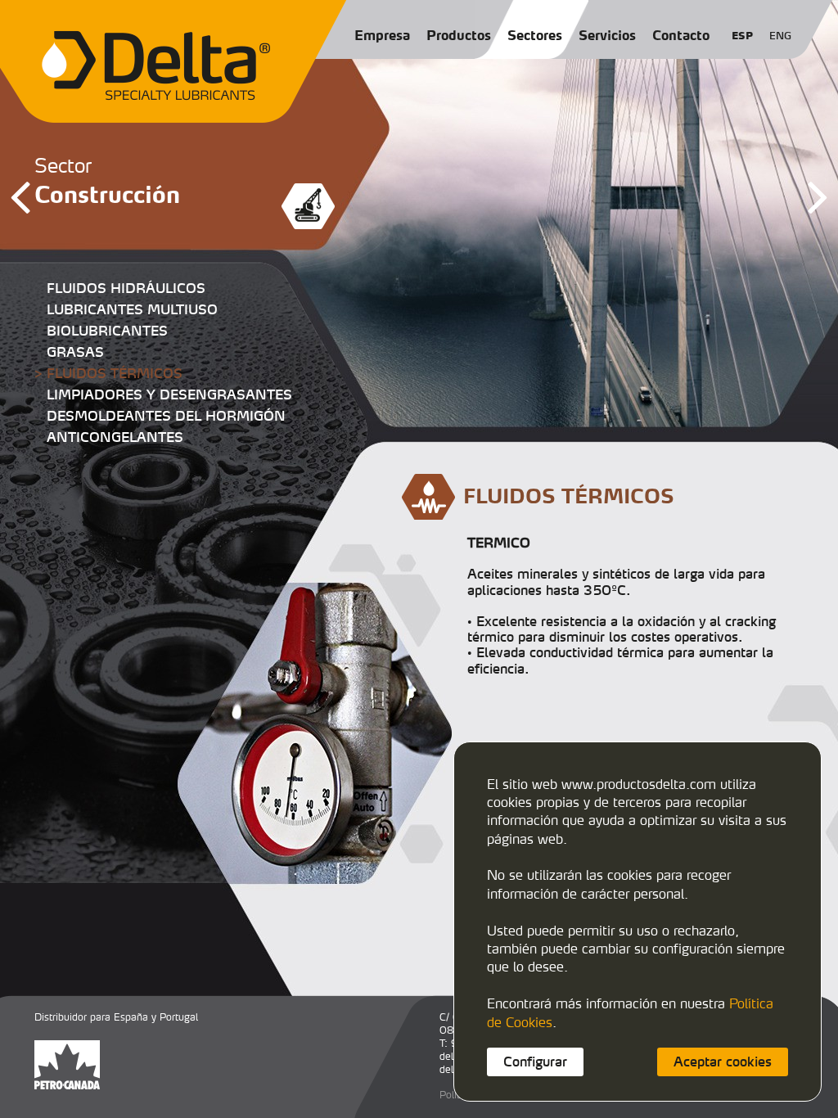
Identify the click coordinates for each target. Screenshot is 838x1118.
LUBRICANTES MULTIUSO (132, 309)
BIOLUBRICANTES (107, 330)
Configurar (535, 1061)
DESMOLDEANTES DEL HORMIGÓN (166, 416)
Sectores (534, 35)
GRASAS (75, 352)
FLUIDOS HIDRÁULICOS (126, 288)
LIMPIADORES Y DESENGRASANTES (169, 394)
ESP (742, 35)
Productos (458, 35)
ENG (780, 35)
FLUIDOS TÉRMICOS (114, 373)
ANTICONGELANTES (115, 437)
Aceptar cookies (723, 1061)
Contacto (681, 35)
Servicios (607, 35)
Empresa (382, 35)
